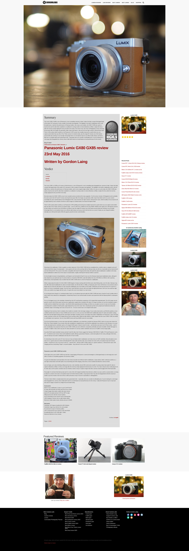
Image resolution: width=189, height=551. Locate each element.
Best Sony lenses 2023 (71, 530)
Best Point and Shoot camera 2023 (74, 513)
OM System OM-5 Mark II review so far (132, 195)
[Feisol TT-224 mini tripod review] (94, 450)
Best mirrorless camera (71, 515)
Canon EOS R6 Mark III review (130, 179)
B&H (58, 144)
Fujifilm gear (89, 515)
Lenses (46, 517)
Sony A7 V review (126, 176)
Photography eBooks (111, 527)
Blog (132, 2)
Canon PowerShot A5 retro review (130, 191)
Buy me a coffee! (64, 500)
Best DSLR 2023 (69, 517)
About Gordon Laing (111, 513)
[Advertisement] (133, 150)
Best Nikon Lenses (70, 525)
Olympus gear (89, 519)
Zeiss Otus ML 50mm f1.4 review (130, 188)
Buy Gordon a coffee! (111, 517)
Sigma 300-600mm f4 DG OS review (131, 207)
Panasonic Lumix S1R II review (130, 223)
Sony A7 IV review (117, 464)
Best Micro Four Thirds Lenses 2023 (73, 528)
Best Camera (116, 2)
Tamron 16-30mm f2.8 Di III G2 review (131, 185)
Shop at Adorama (110, 523)
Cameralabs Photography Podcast (53, 519)
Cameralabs (50, 2)
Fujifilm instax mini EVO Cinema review (132, 172)
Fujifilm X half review (127, 201)
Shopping (138, 2)
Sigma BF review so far (128, 220)
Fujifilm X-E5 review (127, 198)
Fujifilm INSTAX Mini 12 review (52, 464)
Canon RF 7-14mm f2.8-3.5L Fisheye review (133, 163)
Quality (47, 178)
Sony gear (88, 523)
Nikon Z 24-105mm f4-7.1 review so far (132, 169)
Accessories (89, 525)
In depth (48, 176)
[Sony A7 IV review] (128, 450)
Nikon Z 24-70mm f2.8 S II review (130, 182)
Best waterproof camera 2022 (72, 519)
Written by (53, 161)
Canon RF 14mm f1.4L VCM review (131, 166)
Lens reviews (107, 2)
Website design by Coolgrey (50, 543)
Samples (48, 180)
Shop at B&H (109, 521)
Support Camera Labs (112, 515)
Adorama (62, 144)
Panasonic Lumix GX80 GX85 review (76, 148)
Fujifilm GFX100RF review (129, 214)
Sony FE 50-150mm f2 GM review (130, 210)
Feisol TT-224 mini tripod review (87, 464)
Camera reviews (96, 2)
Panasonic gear (90, 521)
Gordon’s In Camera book (113, 519)
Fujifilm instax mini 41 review (129, 217)
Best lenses (125, 2)
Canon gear (89, 513)
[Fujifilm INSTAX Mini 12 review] (60, 450)
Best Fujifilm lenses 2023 (71, 523)
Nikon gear (88, 517)
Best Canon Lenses (70, 521)
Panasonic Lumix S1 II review (129, 204)
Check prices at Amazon (50, 144)
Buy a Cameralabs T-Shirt (113, 525)
